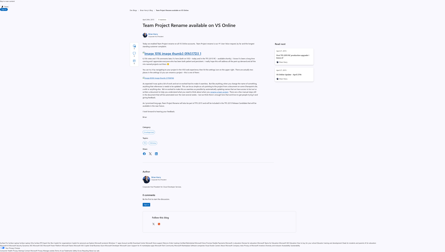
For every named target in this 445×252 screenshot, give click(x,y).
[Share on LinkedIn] (156, 154)
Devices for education (249, 243)
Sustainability (295, 245)
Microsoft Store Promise (203, 243)
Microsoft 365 (38, 245)
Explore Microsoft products (98, 243)
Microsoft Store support (154, 243)
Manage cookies (49, 251)
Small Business (95, 245)
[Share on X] (150, 154)
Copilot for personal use (80, 243)
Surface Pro (4, 243)
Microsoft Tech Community (164, 245)
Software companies (198, 245)
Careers (217, 245)
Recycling (85, 251)
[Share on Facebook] (144, 154)
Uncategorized (149, 132)
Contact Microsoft (30, 251)
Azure (102, 245)
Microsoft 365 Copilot (81, 245)
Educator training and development (329, 243)
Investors (262, 245)
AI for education (370, 243)
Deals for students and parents (353, 243)
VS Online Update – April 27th (288, 74)
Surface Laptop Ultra (26, 243)
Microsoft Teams (67, 245)
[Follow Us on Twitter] (153, 225)
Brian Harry (153, 34)
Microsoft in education (233, 243)
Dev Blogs (133, 10)
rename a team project (219, 92)
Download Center (139, 243)
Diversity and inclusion (273, 245)
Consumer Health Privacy (9, 251)
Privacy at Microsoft (251, 245)
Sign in (4, 9)
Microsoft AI (4, 245)
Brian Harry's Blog (146, 10)
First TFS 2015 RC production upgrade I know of (292, 56)
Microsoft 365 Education (288, 243)
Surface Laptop (13, 243)
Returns (165, 243)
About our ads (94, 251)
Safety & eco (77, 251)
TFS (145, 143)
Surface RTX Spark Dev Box (43, 243)
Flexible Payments (218, 243)
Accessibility (286, 245)
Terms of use (59, 251)
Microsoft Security (15, 245)
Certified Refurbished (187, 243)
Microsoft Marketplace (182, 245)
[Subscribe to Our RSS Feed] (159, 225)
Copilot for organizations (62, 243)
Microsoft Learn (125, 245)
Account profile (127, 243)
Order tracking (174, 243)
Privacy (40, 251)
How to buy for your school (306, 243)
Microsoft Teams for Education (268, 243)
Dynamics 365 (27, 245)
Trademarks (68, 251)
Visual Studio (209, 245)
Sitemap (21, 251)
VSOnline (153, 143)
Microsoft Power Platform (52, 245)
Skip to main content (7, 1)
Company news (238, 245)
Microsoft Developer (112, 245)
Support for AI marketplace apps (142, 245)
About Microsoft (226, 245)
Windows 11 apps (115, 243)
